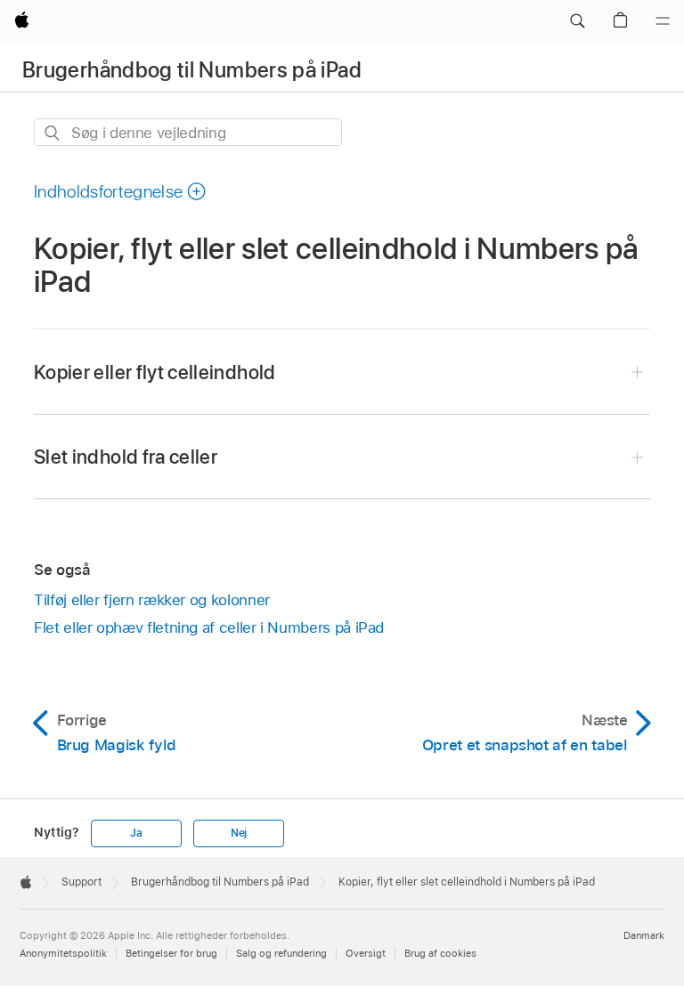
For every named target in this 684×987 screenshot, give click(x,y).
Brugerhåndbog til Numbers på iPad (192, 70)
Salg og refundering (281, 953)
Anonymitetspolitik (63, 953)
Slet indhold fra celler (125, 456)
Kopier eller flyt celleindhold (155, 372)
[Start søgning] (53, 133)
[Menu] (662, 21)
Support (81, 882)
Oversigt (366, 953)
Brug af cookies (440, 953)
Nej (239, 833)
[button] (577, 21)
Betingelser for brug (171, 953)
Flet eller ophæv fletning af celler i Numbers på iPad (209, 627)
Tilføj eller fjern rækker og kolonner (152, 600)
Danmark (643, 935)
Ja (136, 833)
